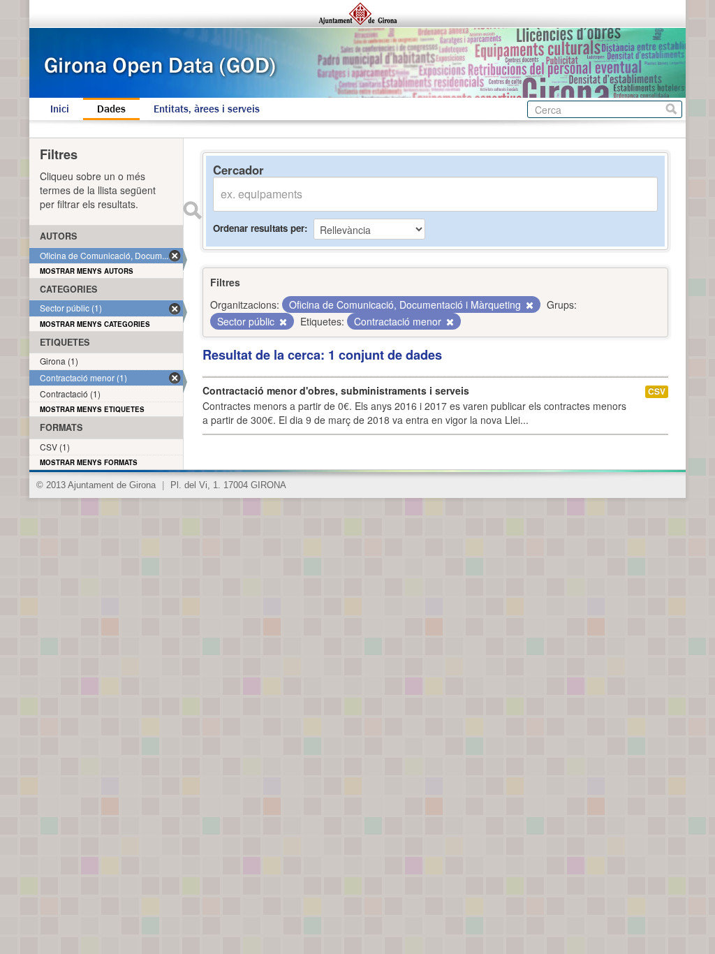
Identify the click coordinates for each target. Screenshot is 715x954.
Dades (111, 109)
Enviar (192, 210)
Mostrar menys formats (89, 462)
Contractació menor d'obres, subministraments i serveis (335, 390)
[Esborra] (528, 305)
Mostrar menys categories (95, 324)
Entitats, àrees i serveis (207, 109)
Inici (59, 109)
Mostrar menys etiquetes (92, 409)
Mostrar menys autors (86, 271)
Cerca (671, 109)
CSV (656, 391)
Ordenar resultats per (258, 228)
